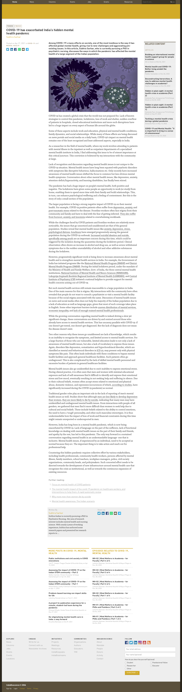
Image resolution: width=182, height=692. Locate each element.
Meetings (55, 645)
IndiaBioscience (91, 11)
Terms (29, 688)
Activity (100, 655)
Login (15, 688)
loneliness (76, 232)
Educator (155, 666)
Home (14, 2)
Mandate (100, 645)
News (32, 2)
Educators (78, 649)
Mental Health (12, 46)
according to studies (122, 384)
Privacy (35, 688)
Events (72, 2)
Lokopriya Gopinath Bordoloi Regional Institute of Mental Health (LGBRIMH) (86, 276)
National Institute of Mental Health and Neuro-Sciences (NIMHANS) (94, 273)
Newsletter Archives (38, 649)
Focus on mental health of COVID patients (71, 485)
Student (130, 663)
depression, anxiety (122, 207)
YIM (75, 652)
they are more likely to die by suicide (80, 400)
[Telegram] (27, 49)
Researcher (131, 666)
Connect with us (36, 645)
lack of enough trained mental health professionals (99, 310)
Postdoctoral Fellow (160, 663)
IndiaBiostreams (59, 655)
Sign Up (9, 688)
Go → (172, 2)
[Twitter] (7, 49)
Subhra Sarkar (13, 37)
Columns (52, 2)
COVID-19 (31, 43)
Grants (106, 2)
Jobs (89, 2)
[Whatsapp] (19, 49)
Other (129, 669)
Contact (100, 659)
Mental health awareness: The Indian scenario (73, 501)
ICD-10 (100, 350)
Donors (100, 652)
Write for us (34, 642)
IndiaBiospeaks (58, 652)
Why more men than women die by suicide (71, 497)
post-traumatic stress (59, 210)
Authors (77, 645)
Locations (10, 659)
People (100, 649)
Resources (128, 2)
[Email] (23, 49)
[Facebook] (15, 49)
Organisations (80, 642)
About (99, 642)
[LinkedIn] (11, 49)
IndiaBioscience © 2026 (16, 685)
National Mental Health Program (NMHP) (105, 263)
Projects (55, 642)
